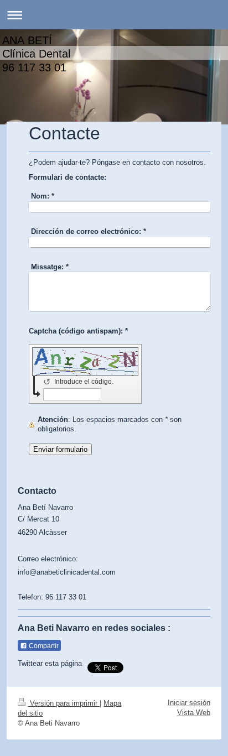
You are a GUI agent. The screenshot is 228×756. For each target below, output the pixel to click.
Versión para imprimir (64, 703)
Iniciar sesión (189, 702)
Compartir (43, 646)
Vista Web (193, 712)
